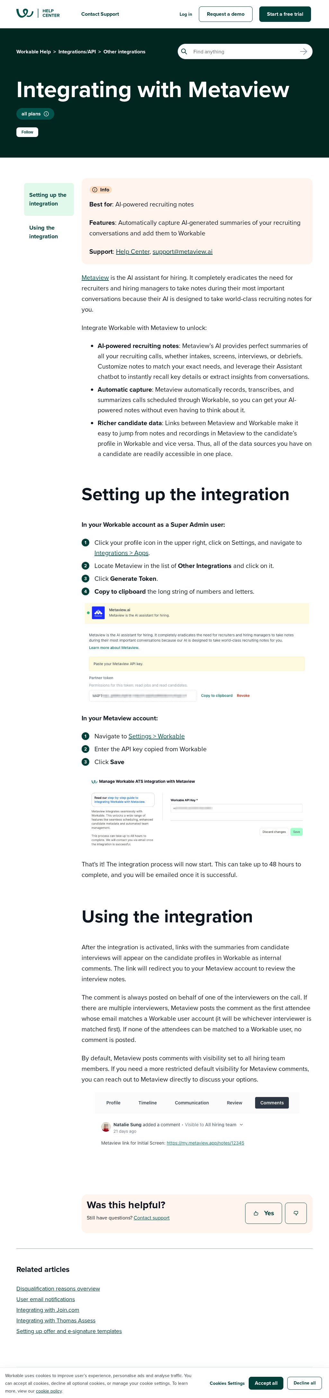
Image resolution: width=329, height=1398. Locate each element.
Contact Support (100, 14)
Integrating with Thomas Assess (55, 1320)
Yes (264, 1213)
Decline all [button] (305, 1383)
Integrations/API (77, 51)
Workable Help (33, 51)
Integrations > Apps (121, 552)
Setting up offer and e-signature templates (69, 1331)
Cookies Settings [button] (227, 1383)
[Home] (43, 14)
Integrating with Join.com (47, 1310)
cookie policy (49, 1391)
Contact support (152, 1217)
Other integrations (124, 51)
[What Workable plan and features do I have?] (46, 114)
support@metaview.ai (183, 251)
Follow (27, 132)
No (296, 1213)
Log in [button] (186, 14)
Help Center (132, 251)
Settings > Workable (157, 736)
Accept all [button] (266, 1383)
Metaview (95, 277)
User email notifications (45, 1299)
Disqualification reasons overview (58, 1288)
